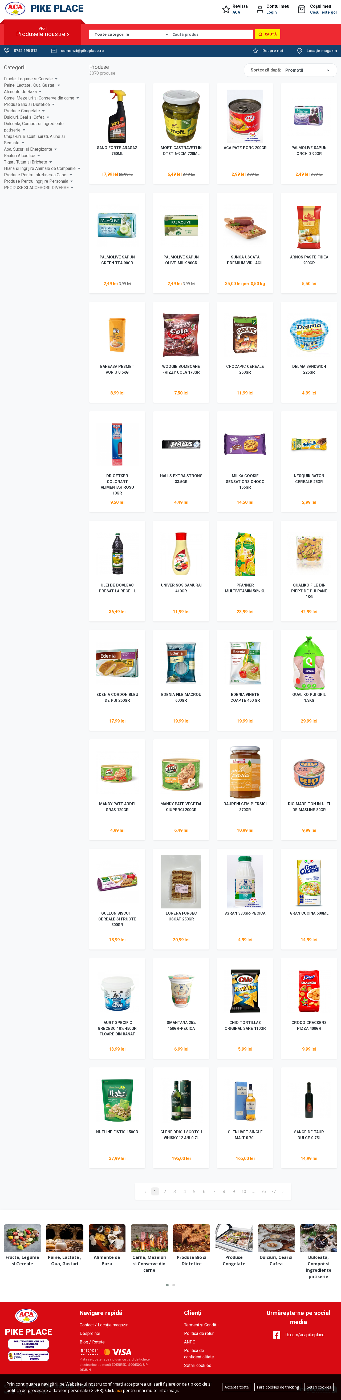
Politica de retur (199, 1333)
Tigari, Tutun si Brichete (25, 162)
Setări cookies (197, 1365)
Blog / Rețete (92, 1342)
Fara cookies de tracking (278, 1387)
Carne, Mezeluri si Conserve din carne (39, 98)
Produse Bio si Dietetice (27, 104)
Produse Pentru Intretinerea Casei (35, 174)
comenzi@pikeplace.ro (82, 51)
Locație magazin (322, 51)
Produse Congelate (22, 110)
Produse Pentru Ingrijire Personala (36, 181)
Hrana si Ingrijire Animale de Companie (40, 168)
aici (118, 1390)
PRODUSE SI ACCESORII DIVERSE (36, 187)
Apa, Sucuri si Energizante (28, 149)
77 (273, 1191)
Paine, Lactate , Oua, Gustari (29, 85)
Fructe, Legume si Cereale (28, 78)
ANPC (189, 1342)
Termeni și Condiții (201, 1324)
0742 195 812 (25, 51)
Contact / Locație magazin (104, 1324)
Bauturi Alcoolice (19, 155)
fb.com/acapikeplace (304, 1334)
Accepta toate (237, 1387)
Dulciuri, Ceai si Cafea (24, 117)
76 (263, 1191)
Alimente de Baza (20, 91)
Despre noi (272, 51)
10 (243, 1191)
